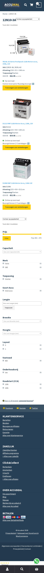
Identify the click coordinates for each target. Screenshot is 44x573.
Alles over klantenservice (13, 435)
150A (6, 388)
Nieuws (6, 500)
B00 (6, 361)
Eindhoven (7, 476)
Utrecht (6, 473)
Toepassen (8, 308)
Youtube (22, 408)
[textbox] (22, 251)
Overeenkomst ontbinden (31, 546)
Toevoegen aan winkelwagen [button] (16, 88)
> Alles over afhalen (10, 479)
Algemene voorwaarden (11, 546)
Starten (7, 279)
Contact (28, 549)
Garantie (6, 432)
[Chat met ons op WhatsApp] (36, 561)
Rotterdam (7, 467)
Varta (7, 263)
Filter (6, 238)
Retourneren (8, 429)
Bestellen (6, 420)
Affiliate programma (11, 453)
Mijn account (7, 569)
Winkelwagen (33, 566)
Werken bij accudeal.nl (12, 503)
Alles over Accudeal (10, 506)
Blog (4, 497)
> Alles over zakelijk (11, 456)
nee (6, 372)
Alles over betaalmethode (13, 520)
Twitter (35, 408)
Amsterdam (7, 470)
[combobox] (22, 251)
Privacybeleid (11, 533)
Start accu (9, 291)
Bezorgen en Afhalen (11, 426)
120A (6, 384)
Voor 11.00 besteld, (19, 401)
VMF (6, 267)
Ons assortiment (9, 494)
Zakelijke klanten (10, 450)
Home (5, 14)
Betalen (6, 423)
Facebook (9, 408)
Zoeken (22, 569)
